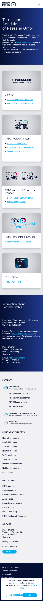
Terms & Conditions (9, 571)
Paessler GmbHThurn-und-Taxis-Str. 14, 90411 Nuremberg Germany (12, 533)
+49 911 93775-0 (9, 546)
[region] (21, 589)
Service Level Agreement (17, 151)
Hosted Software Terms (17, 143)
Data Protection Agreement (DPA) (21, 147)
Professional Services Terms (19, 242)
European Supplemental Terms (20, 103)
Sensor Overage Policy (16, 202)
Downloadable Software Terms (20, 198)
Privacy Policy (7, 574)
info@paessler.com (10, 542)
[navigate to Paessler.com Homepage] (9, 4)
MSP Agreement (14, 282)
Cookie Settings (8, 578)
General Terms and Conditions (20, 100)
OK (30, 595)
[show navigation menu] (39, 4)
